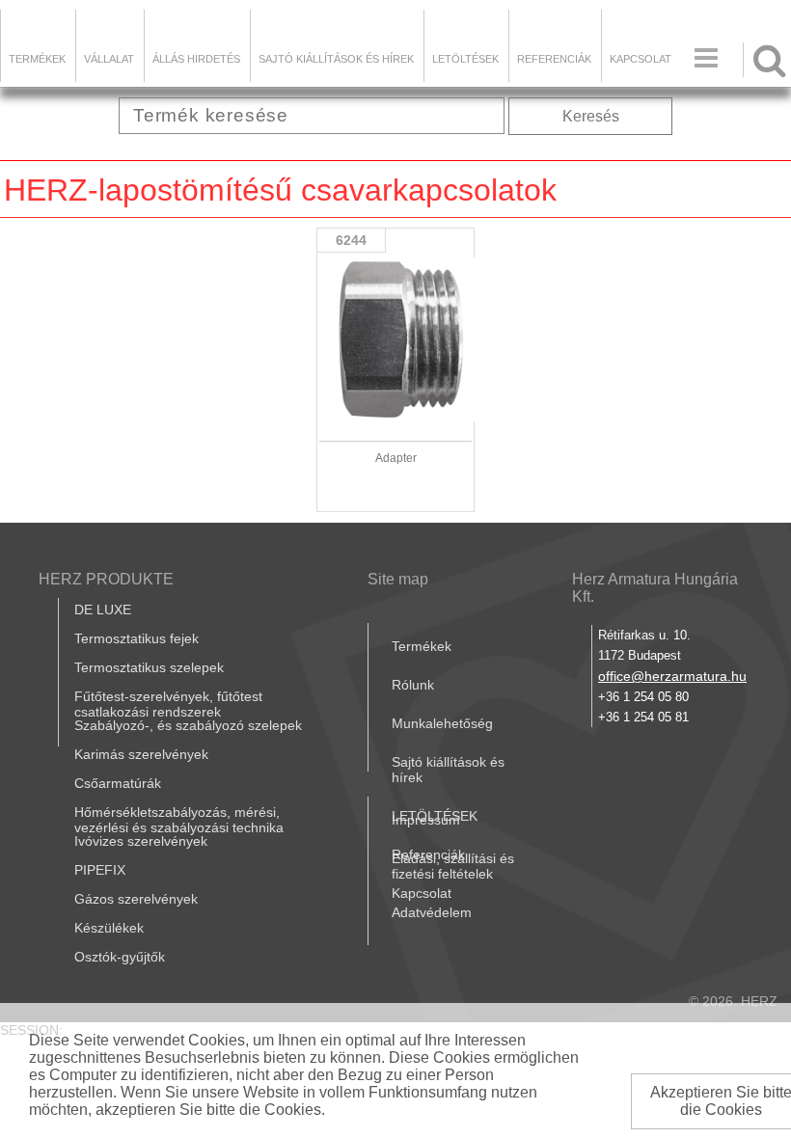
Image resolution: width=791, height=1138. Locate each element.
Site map (398, 579)
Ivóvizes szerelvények (140, 841)
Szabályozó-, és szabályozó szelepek (188, 725)
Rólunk (413, 684)
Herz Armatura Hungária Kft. (655, 588)
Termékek (37, 59)
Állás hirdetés (196, 59)
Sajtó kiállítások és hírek (336, 59)
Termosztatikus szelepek (149, 667)
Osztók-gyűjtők (119, 956)
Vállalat (109, 59)
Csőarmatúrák (117, 783)
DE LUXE (102, 609)
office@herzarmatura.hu (672, 676)
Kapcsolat (640, 59)
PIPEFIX (99, 870)
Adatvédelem (432, 912)
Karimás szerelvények (141, 754)
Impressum (426, 819)
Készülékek (109, 927)
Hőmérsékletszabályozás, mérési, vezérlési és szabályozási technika (179, 819)
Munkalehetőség (442, 723)
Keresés (590, 116)
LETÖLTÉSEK (465, 59)
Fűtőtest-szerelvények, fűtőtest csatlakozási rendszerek (168, 704)
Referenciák (554, 59)
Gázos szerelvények (136, 899)
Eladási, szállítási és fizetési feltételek (453, 866)
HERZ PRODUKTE (106, 579)
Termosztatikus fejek (136, 638)
